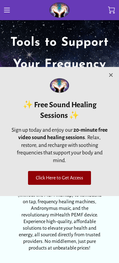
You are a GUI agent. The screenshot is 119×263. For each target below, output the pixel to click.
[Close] (111, 75)
